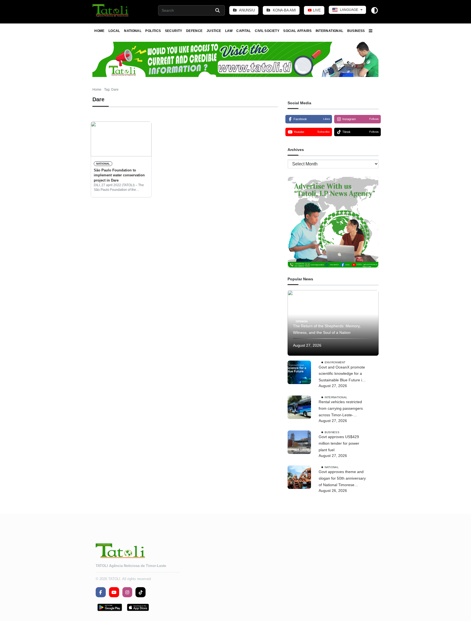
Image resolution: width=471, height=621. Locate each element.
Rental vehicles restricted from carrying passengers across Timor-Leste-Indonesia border (341, 409)
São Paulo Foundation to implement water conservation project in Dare (119, 175)
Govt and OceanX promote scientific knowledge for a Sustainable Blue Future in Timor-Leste (342, 374)
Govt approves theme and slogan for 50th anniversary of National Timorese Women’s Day (342, 479)
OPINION (301, 321)
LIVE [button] (316, 10)
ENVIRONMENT (335, 362)
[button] (110, 10)
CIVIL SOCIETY (267, 31)
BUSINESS (356, 31)
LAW (229, 31)
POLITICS (153, 31)
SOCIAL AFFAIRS (297, 31)
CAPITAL (243, 31)
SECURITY (173, 31)
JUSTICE (214, 31)
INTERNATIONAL (329, 31)
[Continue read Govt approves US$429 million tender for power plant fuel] (299, 442)
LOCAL (114, 31)
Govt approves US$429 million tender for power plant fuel (339, 443)
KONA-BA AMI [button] (284, 10)
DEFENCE (194, 31)
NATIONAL (132, 31)
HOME (99, 31)
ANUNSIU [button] (246, 10)
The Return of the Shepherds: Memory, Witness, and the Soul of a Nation (327, 329)
